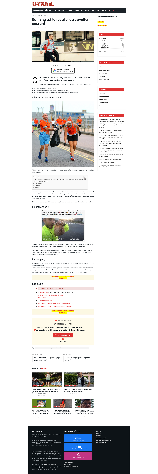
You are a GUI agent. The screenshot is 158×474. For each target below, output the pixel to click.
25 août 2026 (42, 395)
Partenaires (67, 464)
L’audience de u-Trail (102, 438)
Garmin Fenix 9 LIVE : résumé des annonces (110, 159)
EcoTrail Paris (103, 73)
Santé (103, 49)
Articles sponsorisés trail (71, 466)
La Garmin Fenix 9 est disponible (107, 162)
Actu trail (98, 431)
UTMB (87, 10)
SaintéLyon (102, 76)
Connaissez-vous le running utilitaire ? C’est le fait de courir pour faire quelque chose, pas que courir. (61, 179)
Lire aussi (36, 187)
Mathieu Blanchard (104, 96)
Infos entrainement (105, 47)
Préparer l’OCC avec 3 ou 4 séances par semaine (52, 298)
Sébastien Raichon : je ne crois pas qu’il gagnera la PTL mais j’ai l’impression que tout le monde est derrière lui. (84, 412)
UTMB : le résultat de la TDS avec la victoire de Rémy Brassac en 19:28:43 (78, 390)
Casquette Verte (103, 103)
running (43, 348)
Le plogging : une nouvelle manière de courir (50, 295)
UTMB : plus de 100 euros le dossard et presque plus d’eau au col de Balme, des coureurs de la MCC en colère (62, 412)
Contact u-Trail (68, 463)
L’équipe (98, 436)
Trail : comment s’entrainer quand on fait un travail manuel (54, 303)
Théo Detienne (103, 99)
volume (75, 348)
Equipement (103, 51)
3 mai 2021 (34, 28)
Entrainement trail (43, 292)
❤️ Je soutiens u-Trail (63, 335)
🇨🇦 (109, 10)
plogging (49, 348)
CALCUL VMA (78, 10)
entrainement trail (58, 348)
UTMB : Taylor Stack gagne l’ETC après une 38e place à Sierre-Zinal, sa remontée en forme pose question (46, 391)
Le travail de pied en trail (45, 301)
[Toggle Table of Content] (84, 177)
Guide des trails (59, 10)
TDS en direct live (102, 25)
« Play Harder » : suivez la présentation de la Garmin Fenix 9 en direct (110, 166)
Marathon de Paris (104, 79)
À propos (98, 433)
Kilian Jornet (102, 93)
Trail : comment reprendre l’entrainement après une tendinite (55, 306)
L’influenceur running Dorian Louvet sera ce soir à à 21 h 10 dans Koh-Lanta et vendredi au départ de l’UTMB (41, 412)
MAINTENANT (63, 278)
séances (81, 348)
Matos (69, 10)
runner (87, 348)
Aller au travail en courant (41, 182)
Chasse (103, 44)
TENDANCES (95, 10)
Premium (104, 46)
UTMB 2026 (101, 22)
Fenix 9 (104, 10)
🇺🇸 (113, 10)
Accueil (34, 15)
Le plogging (37, 185)
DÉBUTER (48, 10)
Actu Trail (46, 15)
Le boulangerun (38, 183)
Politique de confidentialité (103, 440)
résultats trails (38, 385)
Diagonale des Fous (104, 70)
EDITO (77, 406)
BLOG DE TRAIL (38, 10)
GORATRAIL (104, 43)
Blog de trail (39, 15)
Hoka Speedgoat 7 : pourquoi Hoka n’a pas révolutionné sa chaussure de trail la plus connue (111, 120)
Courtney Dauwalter (104, 106)
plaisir (37, 348)
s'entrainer (68, 348)
